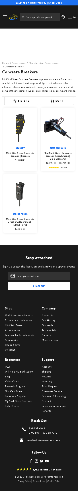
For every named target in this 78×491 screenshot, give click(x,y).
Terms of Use (39, 481)
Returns (46, 376)
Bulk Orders (12, 406)
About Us (47, 315)
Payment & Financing (54, 396)
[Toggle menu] (5, 17)
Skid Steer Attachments (19, 315)
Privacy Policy (24, 481)
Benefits (46, 411)
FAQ (7, 367)
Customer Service (52, 391)
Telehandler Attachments (19, 335)
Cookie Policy (54, 481)
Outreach (47, 325)
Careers (46, 335)
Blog (7, 376)
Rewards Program (15, 386)
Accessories (11, 340)
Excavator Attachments (18, 320)
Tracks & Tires (12, 345)
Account (47, 367)
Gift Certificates (14, 391)
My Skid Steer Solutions (18, 401)
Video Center (12, 381)
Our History (48, 320)
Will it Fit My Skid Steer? (19, 371)
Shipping (46, 371)
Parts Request (50, 386)
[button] (21, 102)
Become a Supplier (15, 396)
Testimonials (49, 330)
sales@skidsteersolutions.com (43, 440)
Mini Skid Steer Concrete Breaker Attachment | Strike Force (20, 222)
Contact (46, 401)
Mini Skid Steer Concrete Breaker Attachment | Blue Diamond (58, 156)
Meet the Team (50, 340)
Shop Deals (55, 3)
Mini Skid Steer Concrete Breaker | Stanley (20, 155)
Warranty (47, 381)
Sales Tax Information (54, 406)
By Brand (10, 350)
